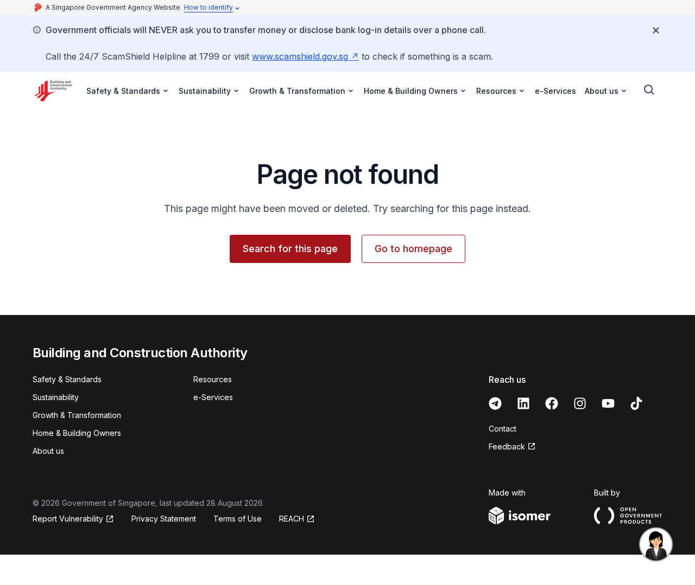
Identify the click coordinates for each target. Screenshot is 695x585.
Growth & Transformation (77, 415)
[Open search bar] (649, 90)
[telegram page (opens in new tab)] (495, 403)
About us (48, 450)
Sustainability (56, 397)
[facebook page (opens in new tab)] (551, 403)
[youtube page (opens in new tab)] (608, 403)
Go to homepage (413, 248)
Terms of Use (237, 518)
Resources (212, 379)
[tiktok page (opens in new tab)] (636, 403)
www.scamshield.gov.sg (305, 56)
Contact (502, 428)
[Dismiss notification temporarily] (656, 30)
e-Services (555, 90)
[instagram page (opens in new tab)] (579, 403)
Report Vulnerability (68, 519)
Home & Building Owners (77, 433)
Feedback (512, 447)
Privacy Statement (163, 518)
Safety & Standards (67, 379)
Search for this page (290, 248)
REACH (297, 519)
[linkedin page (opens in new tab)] (523, 403)
